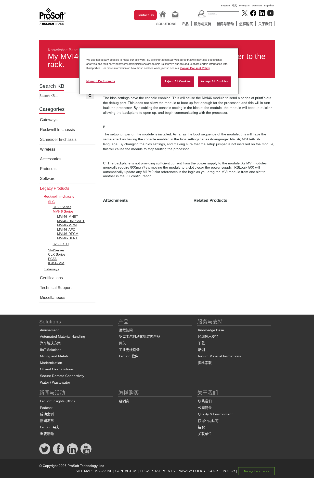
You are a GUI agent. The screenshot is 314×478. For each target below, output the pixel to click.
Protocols (48, 169)
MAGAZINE (103, 471)
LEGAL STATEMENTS (157, 471)
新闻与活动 (225, 24)
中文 (234, 5)
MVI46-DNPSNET (71, 221)
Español (269, 5)
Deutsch (257, 5)
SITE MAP (84, 471)
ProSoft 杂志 (49, 427)
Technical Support (55, 288)
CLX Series (56, 254)
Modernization (51, 363)
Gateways (48, 120)
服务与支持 (202, 24)
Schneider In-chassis (58, 139)
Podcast (46, 408)
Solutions (166, 24)
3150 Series (62, 207)
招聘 (201, 427)
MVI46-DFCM (67, 234)
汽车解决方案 (50, 343)
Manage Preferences (100, 81)
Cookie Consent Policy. (195, 68)
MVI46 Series (63, 211)
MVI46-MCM (67, 225)
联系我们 (205, 401)
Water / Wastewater (55, 382)
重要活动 (47, 434)
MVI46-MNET (67, 216)
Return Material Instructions (219, 356)
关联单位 (205, 434)
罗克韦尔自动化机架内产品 (139, 336)
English (225, 5)
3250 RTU (61, 244)
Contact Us (145, 15)
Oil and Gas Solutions (57, 369)
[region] (158, 71)
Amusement (49, 330)
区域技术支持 (208, 336)
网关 (122, 343)
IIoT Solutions (50, 350)
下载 (201, 343)
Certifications (51, 278)
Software (47, 178)
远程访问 (126, 330)
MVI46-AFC (66, 230)
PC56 (52, 259)
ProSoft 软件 (128, 356)
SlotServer (56, 250)
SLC (51, 202)
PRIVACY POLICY (192, 471)
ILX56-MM (56, 263)
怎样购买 (246, 24)
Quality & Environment (215, 414)
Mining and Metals (54, 356)
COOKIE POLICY (222, 471)
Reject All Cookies (178, 81)
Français (244, 5)
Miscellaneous (52, 297)
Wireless (47, 149)
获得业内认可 (208, 421)
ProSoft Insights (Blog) (57, 401)
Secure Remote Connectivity (62, 376)
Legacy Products (54, 188)
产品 (185, 24)
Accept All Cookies (214, 81)
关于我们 (265, 24)
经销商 (124, 401)
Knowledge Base (63, 50)
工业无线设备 (129, 350)
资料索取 (205, 363)
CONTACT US (126, 471)
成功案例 (47, 414)
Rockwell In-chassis (57, 130)
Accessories (50, 159)
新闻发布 (47, 421)
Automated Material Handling (62, 336)
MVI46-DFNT (67, 238)
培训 (201, 350)
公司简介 (205, 408)
